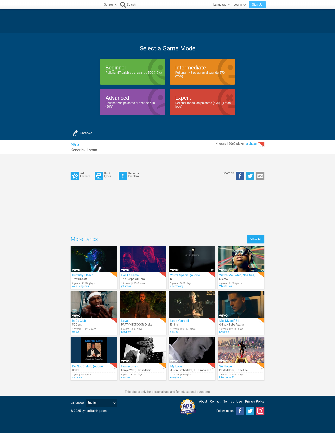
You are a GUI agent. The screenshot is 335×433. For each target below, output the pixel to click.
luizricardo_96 (226, 377)
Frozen (75, 331)
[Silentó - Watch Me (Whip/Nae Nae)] (241, 259)
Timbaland (204, 370)
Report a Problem (133, 175)
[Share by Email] (260, 176)
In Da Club (79, 321)
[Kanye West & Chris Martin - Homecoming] (143, 350)
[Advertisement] (167, 21)
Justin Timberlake (181, 370)
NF (171, 279)
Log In (237, 4)
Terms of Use (233, 401)
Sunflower (226, 366)
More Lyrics (84, 239)
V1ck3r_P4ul (225, 286)
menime (125, 377)
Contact (215, 401)
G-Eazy (223, 324)
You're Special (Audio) (185, 275)
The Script (127, 279)
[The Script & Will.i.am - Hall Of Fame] (143, 259)
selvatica (77, 377)
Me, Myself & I (229, 321)
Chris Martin (144, 370)
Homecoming (130, 366)
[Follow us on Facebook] (240, 411)
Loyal (125, 321)
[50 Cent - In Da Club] (94, 304)
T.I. (195, 370)
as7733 (174, 331)
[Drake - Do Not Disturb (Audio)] (94, 350)
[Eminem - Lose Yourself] (192, 304)
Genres (109, 4)
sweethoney (176, 286)
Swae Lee (242, 370)
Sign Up (257, 4)
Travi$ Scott (79, 279)
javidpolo (126, 331)
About (203, 401)
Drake (148, 324)
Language (219, 4)
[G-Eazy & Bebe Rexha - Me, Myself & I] (241, 304)
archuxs (251, 143)
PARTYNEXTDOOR (132, 324)
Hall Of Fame (130, 275)
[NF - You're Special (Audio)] (192, 259)
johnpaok (126, 286)
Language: (77, 402)
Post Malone (227, 370)
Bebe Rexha (236, 324)
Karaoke (86, 133)
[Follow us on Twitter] (250, 411)
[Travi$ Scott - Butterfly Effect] (94, 259)
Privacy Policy (254, 401)
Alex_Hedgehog (80, 286)
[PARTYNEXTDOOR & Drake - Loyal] (143, 304)
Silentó (223, 279)
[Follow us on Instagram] (260, 411)
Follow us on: (225, 411)
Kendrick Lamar (84, 150)
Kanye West (128, 370)
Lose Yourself (179, 321)
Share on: (229, 173)
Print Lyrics (107, 175)
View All (255, 239)
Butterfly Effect (82, 275)
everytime (175, 377)
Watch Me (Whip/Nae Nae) (237, 275)
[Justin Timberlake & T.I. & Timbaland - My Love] (192, 350)
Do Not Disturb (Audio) (87, 366)
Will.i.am (140, 279)
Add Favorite (85, 175)
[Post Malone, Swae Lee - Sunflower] (241, 350)
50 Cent (77, 324)
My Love (176, 366)
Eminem (175, 324)
